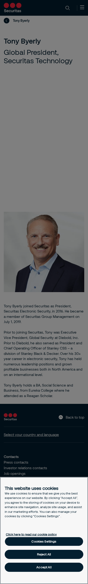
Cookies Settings (43, 541)
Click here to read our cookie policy (31, 534)
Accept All (43, 567)
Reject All (44, 554)
